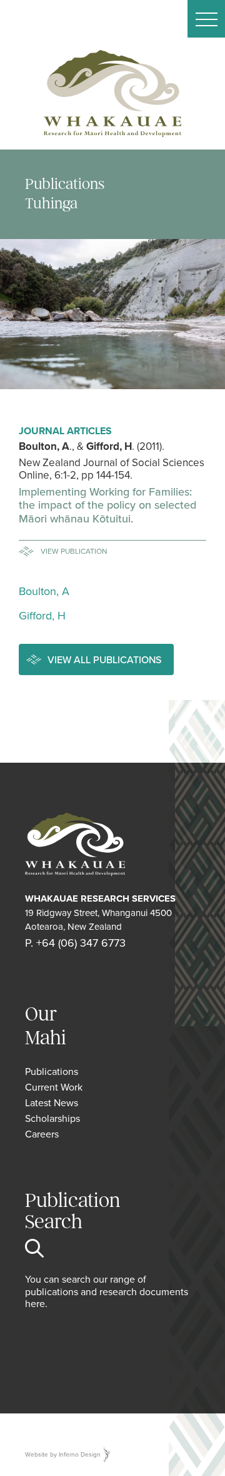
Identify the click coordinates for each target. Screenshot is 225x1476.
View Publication (74, 551)
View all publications (104, 659)
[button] (206, 19)
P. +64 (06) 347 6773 (75, 942)
